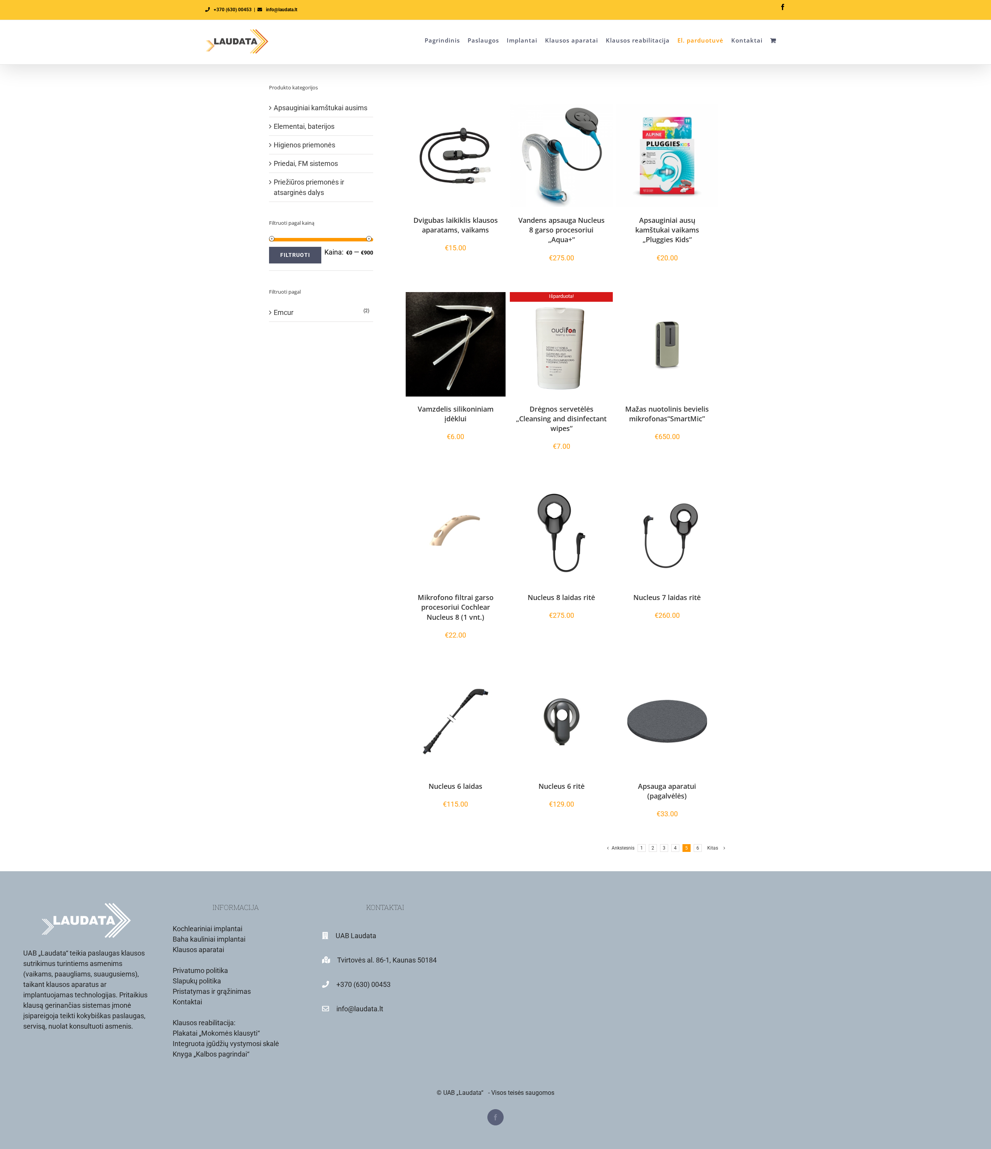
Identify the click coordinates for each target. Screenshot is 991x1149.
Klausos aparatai (198, 950)
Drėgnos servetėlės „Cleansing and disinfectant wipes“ (561, 418)
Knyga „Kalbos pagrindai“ (211, 1054)
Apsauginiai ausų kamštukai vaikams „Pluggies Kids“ (667, 229)
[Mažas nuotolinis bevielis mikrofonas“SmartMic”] (667, 344)
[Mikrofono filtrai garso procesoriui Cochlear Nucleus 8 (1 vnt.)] (455, 532)
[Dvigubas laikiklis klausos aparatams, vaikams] (455, 155)
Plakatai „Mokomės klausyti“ (216, 1033)
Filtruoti (295, 255)
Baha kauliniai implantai (209, 939)
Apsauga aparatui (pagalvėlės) (667, 790)
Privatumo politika (200, 970)
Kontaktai (187, 1002)
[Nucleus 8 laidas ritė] (561, 532)
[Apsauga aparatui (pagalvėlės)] (667, 721)
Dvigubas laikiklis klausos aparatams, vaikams (455, 224)
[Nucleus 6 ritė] (561, 721)
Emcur (283, 312)
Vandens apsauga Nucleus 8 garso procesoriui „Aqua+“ (561, 229)
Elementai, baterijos (304, 126)
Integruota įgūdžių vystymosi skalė (226, 1044)
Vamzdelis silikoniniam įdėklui (456, 413)
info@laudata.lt (281, 9)
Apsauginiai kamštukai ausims (320, 108)
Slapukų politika (197, 981)
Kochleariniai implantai (207, 929)
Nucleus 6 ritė (561, 786)
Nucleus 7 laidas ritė (667, 597)
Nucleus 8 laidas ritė (561, 597)
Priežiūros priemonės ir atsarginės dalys (309, 187)
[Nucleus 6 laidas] (455, 721)
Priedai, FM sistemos (306, 163)
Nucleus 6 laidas (455, 786)
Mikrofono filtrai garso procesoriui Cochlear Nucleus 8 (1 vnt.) (456, 607)
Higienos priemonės (304, 145)
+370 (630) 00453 (233, 9)
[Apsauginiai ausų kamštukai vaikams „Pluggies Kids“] (667, 155)
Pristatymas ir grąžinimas (212, 991)
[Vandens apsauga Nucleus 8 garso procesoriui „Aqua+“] (561, 155)
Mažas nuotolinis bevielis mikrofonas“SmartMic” (667, 413)
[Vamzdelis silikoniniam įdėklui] (455, 344)
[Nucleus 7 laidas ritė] (667, 532)
